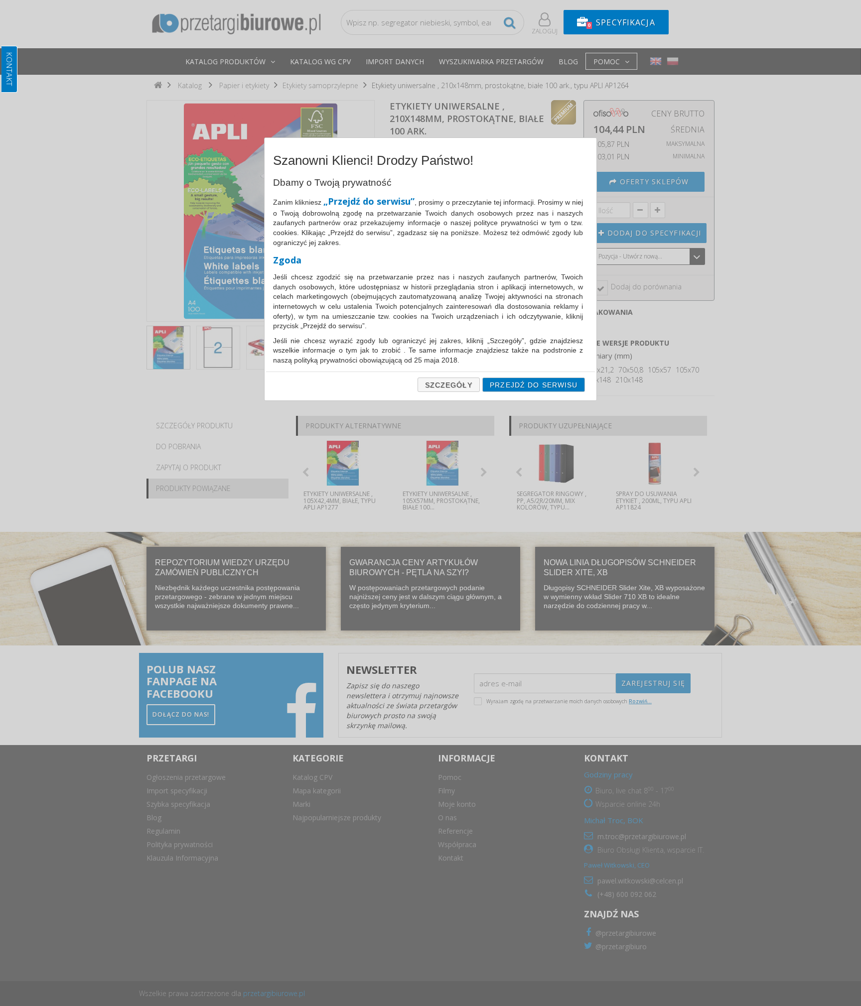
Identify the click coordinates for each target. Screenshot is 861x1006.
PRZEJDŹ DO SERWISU (533, 385)
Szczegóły (448, 385)
